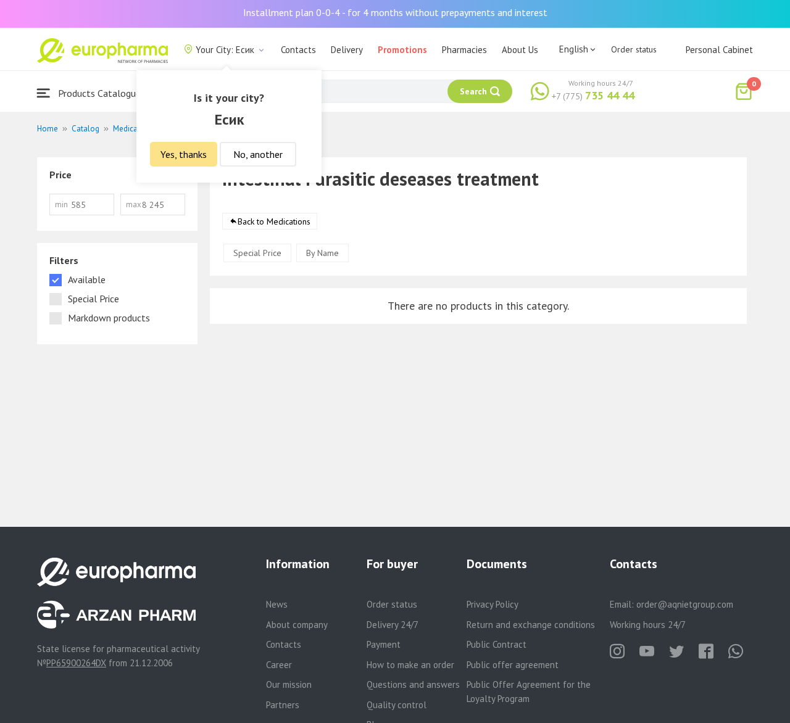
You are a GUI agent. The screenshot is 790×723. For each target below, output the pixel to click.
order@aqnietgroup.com (684, 604)
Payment (384, 644)
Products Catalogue (98, 93)
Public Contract (496, 644)
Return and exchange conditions (531, 624)
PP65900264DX (76, 663)
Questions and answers (413, 684)
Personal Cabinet (719, 50)
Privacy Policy (492, 604)
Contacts (298, 50)
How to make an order (410, 665)
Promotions (402, 50)
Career (279, 665)
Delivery (347, 50)
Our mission (289, 684)
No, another (258, 154)
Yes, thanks (183, 154)
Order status (634, 49)
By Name (322, 252)
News (277, 604)
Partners (282, 705)
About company (297, 624)
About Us (520, 50)
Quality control (396, 705)
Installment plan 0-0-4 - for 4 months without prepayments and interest (395, 12)
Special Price (257, 252)
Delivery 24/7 (392, 624)
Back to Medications (274, 221)
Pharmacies (464, 50)
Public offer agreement (513, 665)
